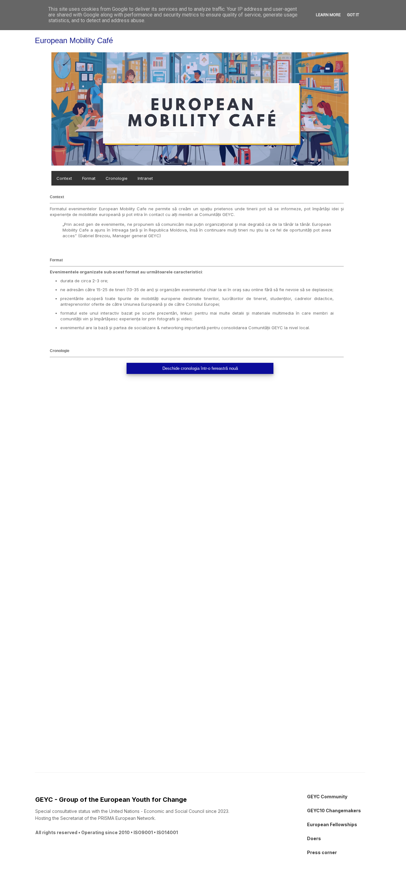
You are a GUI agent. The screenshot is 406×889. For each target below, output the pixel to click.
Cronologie (117, 178)
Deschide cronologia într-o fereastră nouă (200, 368)
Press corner (322, 852)
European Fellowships (332, 824)
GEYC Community (327, 796)
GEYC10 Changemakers (334, 810)
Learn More (328, 14)
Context (64, 178)
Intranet (145, 178)
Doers (314, 838)
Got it (353, 14)
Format (88, 178)
